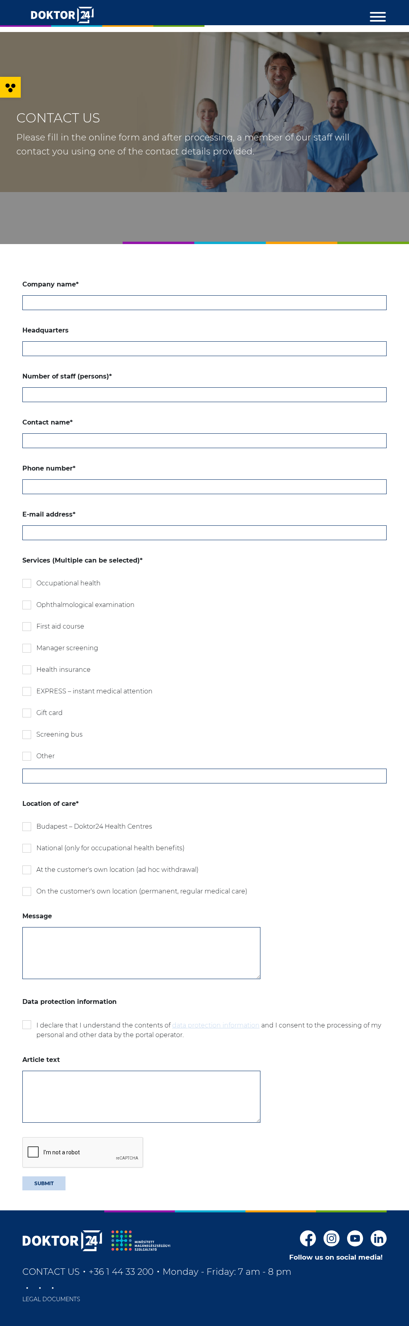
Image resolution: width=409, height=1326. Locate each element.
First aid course (60, 626)
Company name (50, 284)
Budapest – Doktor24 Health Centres (94, 826)
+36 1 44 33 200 (121, 1271)
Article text (41, 1060)
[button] (10, 87)
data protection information (216, 1025)
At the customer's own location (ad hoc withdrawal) (117, 869)
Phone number (48, 468)
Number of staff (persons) (67, 376)
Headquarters (45, 330)
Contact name (47, 422)
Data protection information (69, 1002)
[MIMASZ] (140, 1240)
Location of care (50, 803)
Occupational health (68, 583)
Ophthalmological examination (85, 605)
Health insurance (63, 669)
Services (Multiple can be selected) (82, 560)
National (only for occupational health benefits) (110, 848)
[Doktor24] (62, 1240)
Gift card (49, 713)
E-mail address (48, 514)
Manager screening (67, 648)
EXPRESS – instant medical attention (94, 691)
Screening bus (59, 734)
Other (45, 756)
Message (37, 916)
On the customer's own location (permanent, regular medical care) (141, 891)
